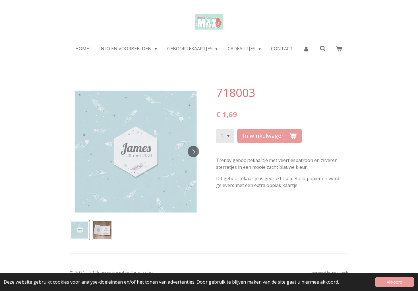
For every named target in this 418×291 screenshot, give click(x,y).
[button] (80, 230)
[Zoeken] (323, 48)
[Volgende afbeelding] (193, 151)
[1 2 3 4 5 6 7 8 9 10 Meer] (225, 136)
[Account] (306, 48)
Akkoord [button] (394, 282)
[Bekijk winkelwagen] (339, 48)
